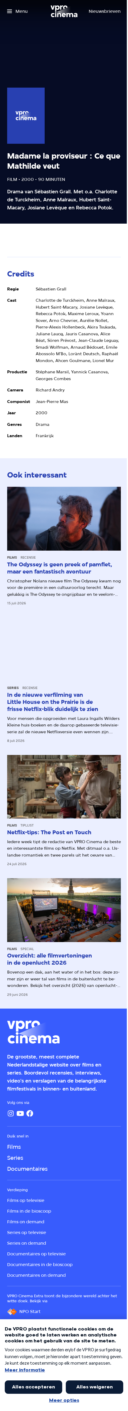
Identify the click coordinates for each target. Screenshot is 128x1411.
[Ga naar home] (64, 11)
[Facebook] (29, 1113)
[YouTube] (20, 1113)
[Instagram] (10, 1113)
